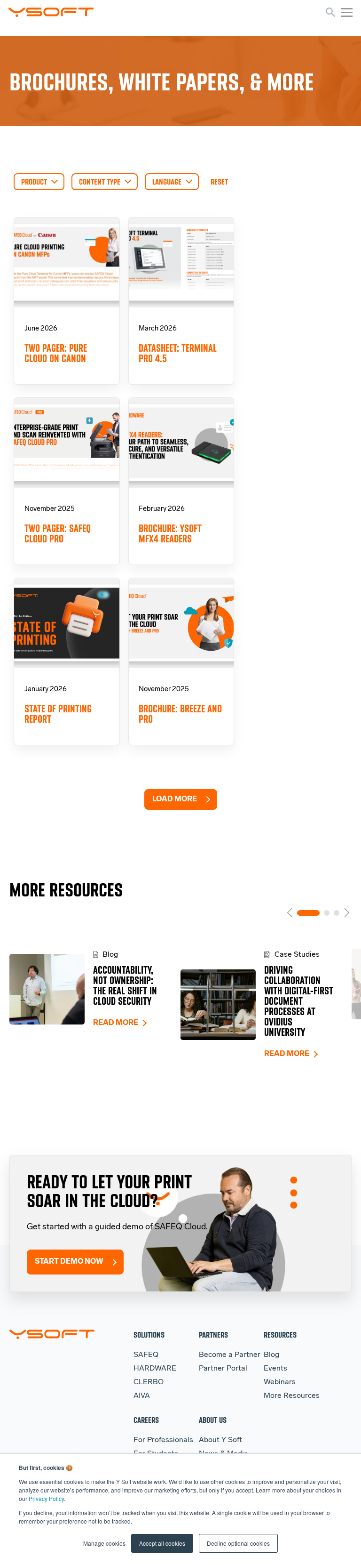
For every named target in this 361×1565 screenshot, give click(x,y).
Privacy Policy (46, 1498)
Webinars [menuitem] (280, 1382)
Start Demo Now (69, 1262)
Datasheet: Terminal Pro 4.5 (178, 353)
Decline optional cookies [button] (238, 1543)
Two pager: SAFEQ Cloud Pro (57, 534)
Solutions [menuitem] (149, 1334)
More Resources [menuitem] (292, 1396)
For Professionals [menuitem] (163, 1440)
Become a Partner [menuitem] (229, 1355)
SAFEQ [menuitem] (145, 1355)
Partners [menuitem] (213, 1334)
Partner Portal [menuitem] (223, 1368)
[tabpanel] (94, 989)
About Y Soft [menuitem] (220, 1440)
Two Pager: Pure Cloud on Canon (55, 353)
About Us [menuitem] (213, 1420)
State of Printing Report (58, 714)
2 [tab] (327, 913)
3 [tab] (336, 913)
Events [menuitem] (275, 1368)
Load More (174, 799)
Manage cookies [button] (104, 1543)
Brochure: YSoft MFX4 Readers (170, 534)
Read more (115, 1023)
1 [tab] (308, 913)
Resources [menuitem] (280, 1334)
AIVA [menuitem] (141, 1396)
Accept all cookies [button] (162, 1543)
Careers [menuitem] (146, 1420)
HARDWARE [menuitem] (154, 1368)
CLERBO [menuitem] (148, 1382)
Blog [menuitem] (271, 1355)
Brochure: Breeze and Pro (180, 714)
